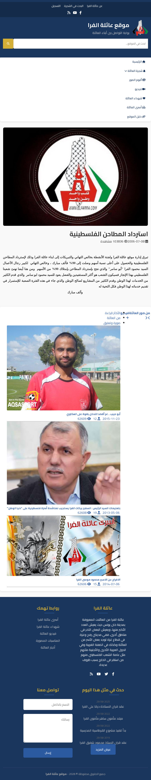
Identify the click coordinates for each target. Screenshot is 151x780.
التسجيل (56, 5)
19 (95, 513)
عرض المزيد (103, 749)
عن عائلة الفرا (94, 5)
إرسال (48, 752)
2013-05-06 (111, 513)
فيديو (138, 89)
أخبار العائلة (48, 647)
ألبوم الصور (135, 79)
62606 (82, 584)
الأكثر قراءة (112, 313)
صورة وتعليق (111, 323)
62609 (82, 419)
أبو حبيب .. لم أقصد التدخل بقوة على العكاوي (93, 414)
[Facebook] (80, 12)
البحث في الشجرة (73, 5)
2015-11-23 (111, 419)
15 (95, 584)
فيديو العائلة (48, 633)
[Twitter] (106, 674)
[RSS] (68, 12)
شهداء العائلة (134, 98)
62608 (82, 513)
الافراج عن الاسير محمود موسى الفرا (98, 579)
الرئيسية (137, 61)
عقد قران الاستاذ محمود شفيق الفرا (103, 742)
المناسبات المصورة (48, 640)
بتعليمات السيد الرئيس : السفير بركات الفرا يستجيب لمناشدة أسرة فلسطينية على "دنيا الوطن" (63, 508)
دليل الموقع (134, 116)
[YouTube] (75, 12)
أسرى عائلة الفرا (48, 619)
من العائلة (113, 318)
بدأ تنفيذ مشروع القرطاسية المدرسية (103, 730)
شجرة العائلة (135, 70)
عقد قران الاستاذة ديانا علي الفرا (103, 706)
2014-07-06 (111, 584)
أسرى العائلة (134, 107)
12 (95, 419)
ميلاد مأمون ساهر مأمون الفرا (103, 718)
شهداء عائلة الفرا (48, 627)
